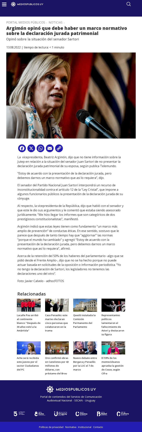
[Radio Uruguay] (60, 414)
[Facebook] (22, 149)
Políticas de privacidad (51, 427)
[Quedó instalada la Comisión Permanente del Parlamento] (85, 305)
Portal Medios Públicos (25, 22)
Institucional (84, 427)
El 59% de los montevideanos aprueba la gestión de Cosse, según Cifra (113, 365)
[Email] (49, 149)
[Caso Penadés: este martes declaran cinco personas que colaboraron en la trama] (57, 305)
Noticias (55, 22)
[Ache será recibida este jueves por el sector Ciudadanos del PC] (29, 347)
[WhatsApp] (40, 149)
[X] (31, 149)
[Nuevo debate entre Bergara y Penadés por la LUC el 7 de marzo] (85, 347)
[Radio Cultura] (123, 414)
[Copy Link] (59, 149)
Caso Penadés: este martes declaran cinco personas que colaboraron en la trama (56, 323)
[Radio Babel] (102, 414)
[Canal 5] (19, 414)
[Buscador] (128, 4)
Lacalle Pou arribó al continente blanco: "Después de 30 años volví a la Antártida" (28, 323)
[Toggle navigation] (4, 4)
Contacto (98, 427)
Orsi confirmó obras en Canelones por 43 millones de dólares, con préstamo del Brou (57, 365)
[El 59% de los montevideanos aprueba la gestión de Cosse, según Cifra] (113, 347)
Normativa (70, 427)
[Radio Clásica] (81, 414)
